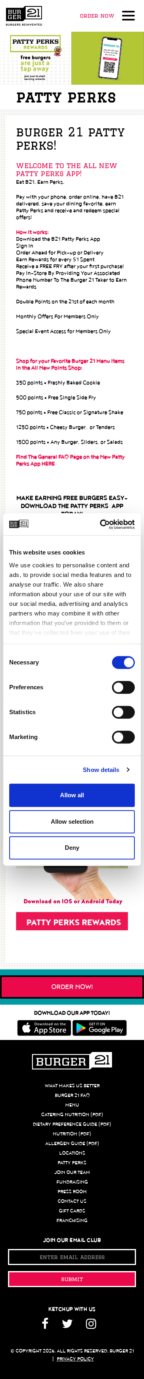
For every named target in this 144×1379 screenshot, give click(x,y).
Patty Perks (72, 1163)
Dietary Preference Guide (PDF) (72, 1124)
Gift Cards (72, 1211)
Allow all (72, 795)
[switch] (123, 687)
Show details (101, 769)
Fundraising (72, 1182)
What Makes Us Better (72, 1086)
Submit (72, 1279)
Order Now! (72, 987)
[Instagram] (91, 1327)
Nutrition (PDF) (72, 1134)
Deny (72, 847)
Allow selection (72, 821)
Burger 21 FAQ (72, 1095)
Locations (72, 1153)
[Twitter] (67, 1327)
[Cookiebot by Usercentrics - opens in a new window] (101, 524)
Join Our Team (72, 1172)
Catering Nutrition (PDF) (72, 1114)
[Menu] (130, 16)
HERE (48, 464)
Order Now (97, 15)
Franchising (72, 1220)
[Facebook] (48, 1327)
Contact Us (72, 1201)
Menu (72, 1105)
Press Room (72, 1191)
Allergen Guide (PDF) (72, 1143)
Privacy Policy (75, 1359)
